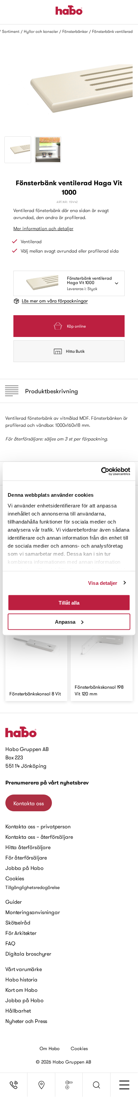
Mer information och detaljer (43, 228)
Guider (13, 901)
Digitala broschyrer (28, 953)
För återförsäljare (26, 857)
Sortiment (10, 31)
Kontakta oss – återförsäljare (39, 836)
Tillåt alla (69, 603)
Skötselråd (17, 922)
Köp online (76, 326)
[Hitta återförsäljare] (41, 1085)
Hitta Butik (75, 351)
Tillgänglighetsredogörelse (32, 887)
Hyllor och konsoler (41, 31)
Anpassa (65, 621)
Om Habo (50, 1048)
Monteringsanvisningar (32, 912)
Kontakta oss (28, 803)
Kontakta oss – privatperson (38, 826)
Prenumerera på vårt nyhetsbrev (47, 782)
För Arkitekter (21, 933)
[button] (96, 1085)
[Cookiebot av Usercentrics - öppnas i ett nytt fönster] (101, 471)
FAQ (10, 943)
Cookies (14, 878)
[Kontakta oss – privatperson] (13, 1085)
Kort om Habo (21, 989)
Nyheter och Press (26, 1021)
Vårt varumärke (23, 969)
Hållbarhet (17, 1010)
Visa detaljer (102, 583)
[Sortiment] (69, 1085)
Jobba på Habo (24, 868)
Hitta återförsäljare (28, 847)
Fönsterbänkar (75, 31)
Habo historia (21, 979)
